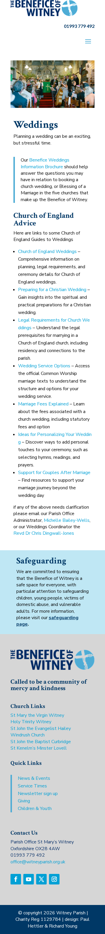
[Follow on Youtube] (28, 879)
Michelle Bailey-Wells (67, 520)
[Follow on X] (41, 879)
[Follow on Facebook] (15, 879)
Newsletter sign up (38, 793)
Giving (24, 801)
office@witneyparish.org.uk (37, 862)
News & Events (34, 778)
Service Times (32, 786)
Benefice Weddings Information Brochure (45, 163)
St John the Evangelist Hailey (40, 728)
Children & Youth (35, 808)
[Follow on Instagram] (54, 879)
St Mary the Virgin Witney (37, 715)
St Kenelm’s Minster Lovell (38, 748)
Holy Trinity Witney (30, 722)
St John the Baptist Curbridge (40, 741)
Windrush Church (27, 735)
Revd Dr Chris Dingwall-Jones (43, 533)
